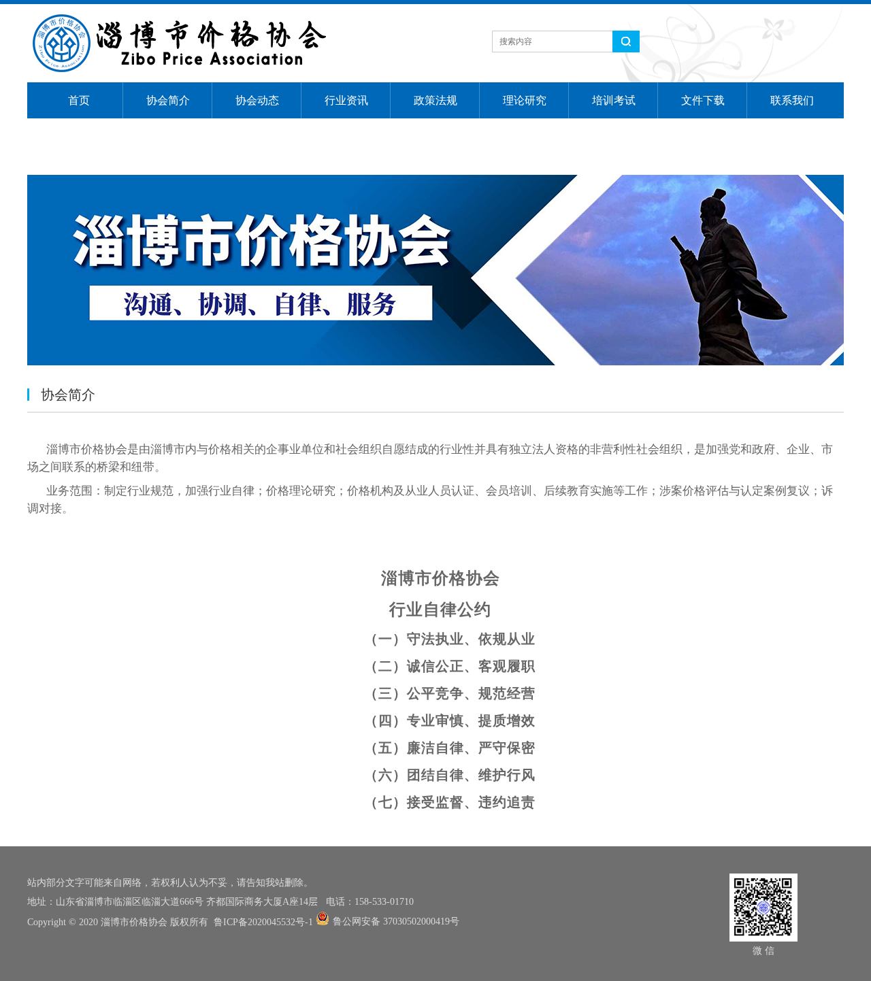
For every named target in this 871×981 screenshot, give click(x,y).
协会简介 (168, 100)
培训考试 (614, 100)
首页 (79, 100)
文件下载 (703, 100)
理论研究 (524, 100)
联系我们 (792, 100)
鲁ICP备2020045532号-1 (263, 922)
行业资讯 (346, 100)
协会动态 (257, 100)
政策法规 (435, 100)
